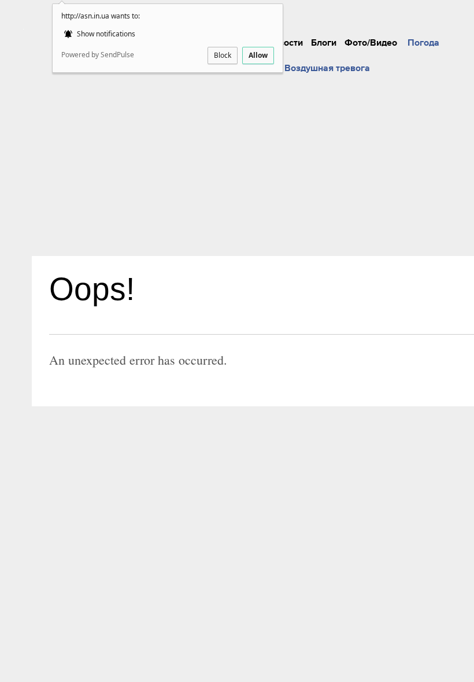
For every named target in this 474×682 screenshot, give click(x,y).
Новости (284, 43)
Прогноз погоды (415, 10)
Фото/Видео (371, 43)
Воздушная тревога (327, 68)
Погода (423, 43)
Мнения (312, 10)
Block (222, 55)
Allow (258, 55)
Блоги (323, 43)
